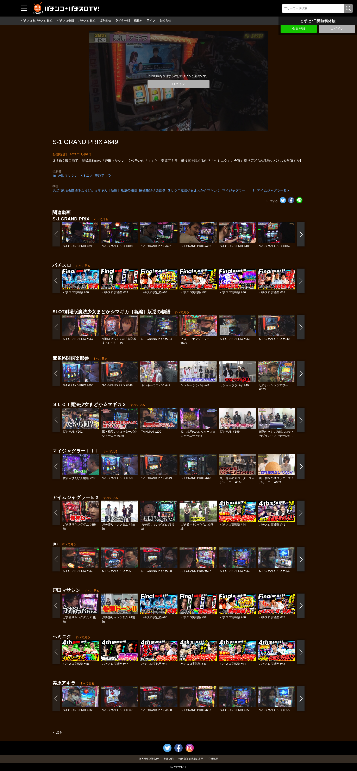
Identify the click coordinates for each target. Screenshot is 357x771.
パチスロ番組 (86, 20)
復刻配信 (105, 20)
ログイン (337, 28)
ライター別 (122, 20)
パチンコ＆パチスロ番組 (36, 20)
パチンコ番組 (65, 20)
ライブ (151, 20)
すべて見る (101, 219)
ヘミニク (86, 175)
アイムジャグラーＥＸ (273, 190)
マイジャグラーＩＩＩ (238, 190)
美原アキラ (103, 175)
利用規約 (169, 758)
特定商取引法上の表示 (190, 758)
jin (54, 175)
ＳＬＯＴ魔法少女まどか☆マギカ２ (193, 190)
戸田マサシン (68, 175)
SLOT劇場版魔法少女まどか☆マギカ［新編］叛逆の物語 (94, 190)
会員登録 (298, 28)
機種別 (138, 20)
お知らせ (165, 20)
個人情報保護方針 (149, 758)
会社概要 (213, 758)
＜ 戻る (57, 732)
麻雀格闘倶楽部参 (152, 190)
